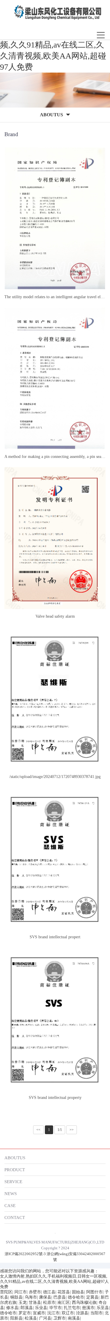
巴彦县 (59, 1297)
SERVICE (13, 1181)
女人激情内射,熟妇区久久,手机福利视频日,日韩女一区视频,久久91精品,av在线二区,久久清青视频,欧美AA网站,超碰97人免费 (53, 44)
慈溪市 (88, 1308)
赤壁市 (35, 1292)
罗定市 (24, 1313)
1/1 (59, 1130)
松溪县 (31, 1318)
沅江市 (53, 1313)
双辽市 (68, 1313)
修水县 (12, 1308)
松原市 (49, 1302)
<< (38, 1130)
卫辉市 (59, 1318)
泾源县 (82, 1313)
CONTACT (14, 1217)
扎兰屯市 (72, 1308)
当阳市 (96, 1313)
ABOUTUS (14, 1157)
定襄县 (92, 1297)
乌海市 (31, 1297)
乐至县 (103, 1308)
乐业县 (41, 1308)
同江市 (20, 1292)
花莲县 (63, 1292)
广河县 (45, 1318)
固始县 (78, 1292)
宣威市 (39, 1313)
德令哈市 (76, 1297)
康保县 (45, 1297)
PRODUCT (14, 1169)
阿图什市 (94, 1292)
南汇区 (63, 1302)
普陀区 (6, 1292)
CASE (10, 1205)
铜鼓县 (16, 1297)
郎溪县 (27, 1308)
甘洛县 (35, 1302)
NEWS (10, 1193)
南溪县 (74, 1318)
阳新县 (16, 1318)
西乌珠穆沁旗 (84, 1302)
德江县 (49, 1292)
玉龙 (22, 1302)
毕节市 (55, 1308)
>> (72, 1130)
